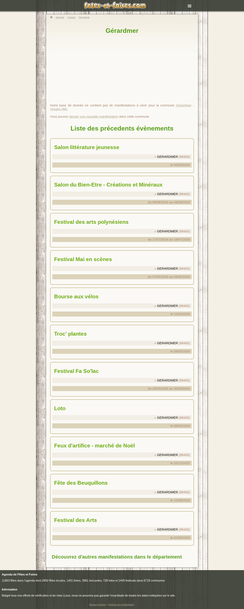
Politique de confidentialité (121, 604)
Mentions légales (97, 604)
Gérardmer (122, 30)
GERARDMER (167, 157)
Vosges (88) (58, 109)
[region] (122, 67)
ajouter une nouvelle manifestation (93, 116)
